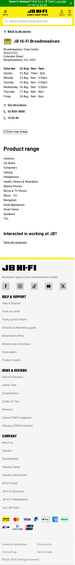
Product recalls (11, 360)
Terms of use (9, 552)
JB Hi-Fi (14, 559)
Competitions (10, 393)
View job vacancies (15, 242)
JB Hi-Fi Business (13, 491)
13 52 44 (41, 5)
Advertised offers (13, 335)
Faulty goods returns (14, 319)
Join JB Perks (10, 507)
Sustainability (10, 458)
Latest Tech (9, 385)
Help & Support (11, 303)
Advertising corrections (16, 344)
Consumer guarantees (14, 544)
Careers (7, 450)
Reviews (7, 409)
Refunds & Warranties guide (19, 327)
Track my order (11, 311)
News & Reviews (12, 377)
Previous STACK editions (17, 425)
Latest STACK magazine (17, 417)
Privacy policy (44, 544)
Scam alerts (9, 352)
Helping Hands (11, 467)
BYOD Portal (9, 483)
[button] (13, 12)
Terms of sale (44, 552)
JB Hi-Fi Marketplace (15, 499)
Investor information (14, 475)
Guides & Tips (10, 401)
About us (7, 442)
